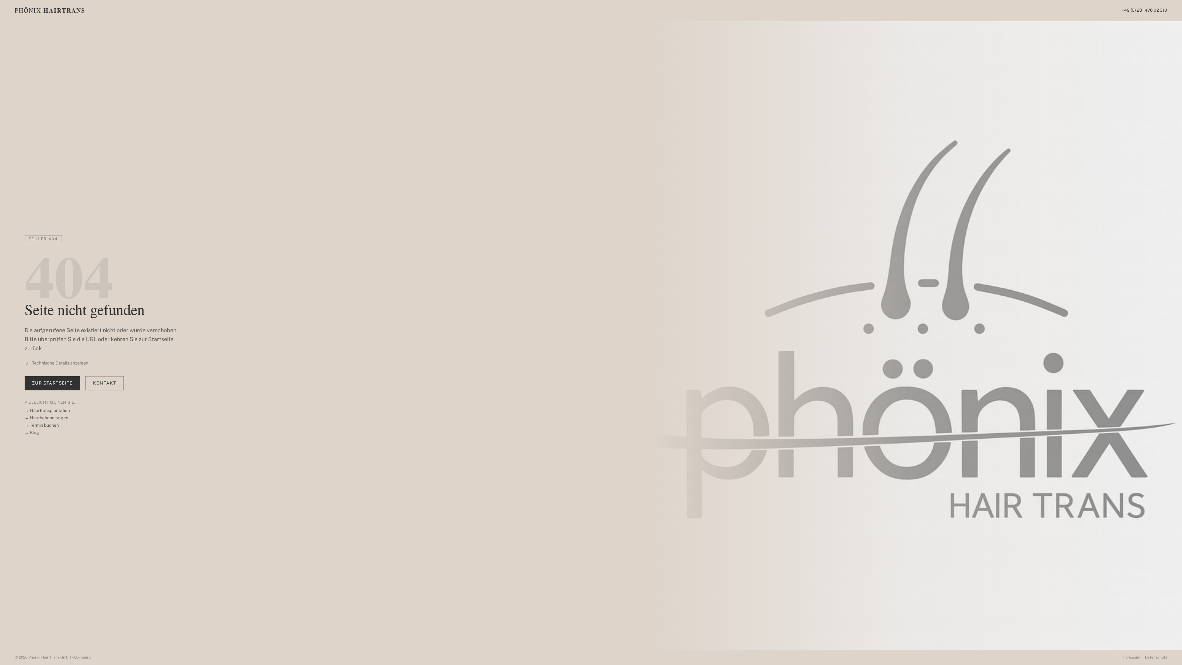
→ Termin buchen (42, 425)
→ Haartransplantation (47, 410)
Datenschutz (1156, 657)
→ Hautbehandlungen (46, 417)
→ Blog (32, 432)
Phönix (50, 10)
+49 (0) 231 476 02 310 (1144, 10)
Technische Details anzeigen (60, 363)
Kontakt (104, 383)
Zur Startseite (52, 383)
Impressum (1130, 657)
